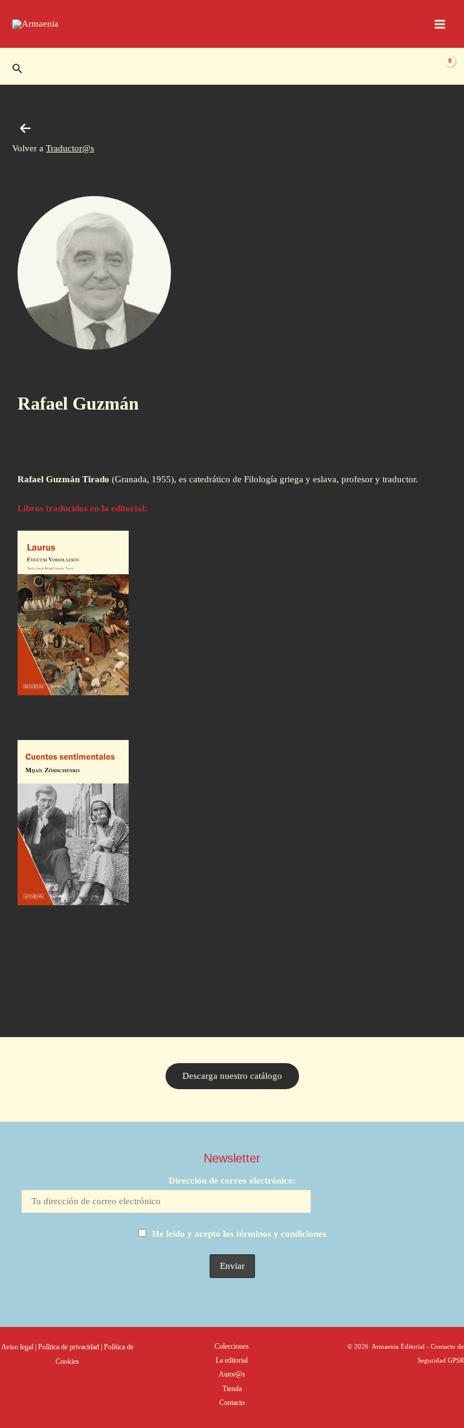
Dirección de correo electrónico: (232, 1180)
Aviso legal (17, 1347)
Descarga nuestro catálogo (232, 1076)
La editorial (232, 1360)
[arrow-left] (25, 128)
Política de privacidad (69, 1347)
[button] (17, 69)
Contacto (232, 1402)
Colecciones (231, 1346)
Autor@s (232, 1374)
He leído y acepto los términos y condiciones (239, 1234)
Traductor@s (70, 148)
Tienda (232, 1388)
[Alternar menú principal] (440, 23)
